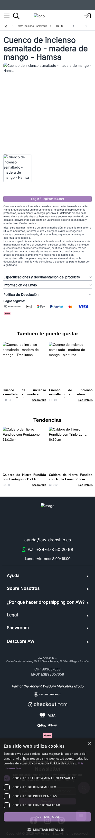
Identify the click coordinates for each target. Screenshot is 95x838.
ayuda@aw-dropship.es (47, 539)
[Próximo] (86, 26)
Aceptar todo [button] (47, 817)
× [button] (89, 743)
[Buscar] (16, 16)
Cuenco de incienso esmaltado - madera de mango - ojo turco (71, 394)
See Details (39, 399)
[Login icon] (88, 16)
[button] (47, 829)
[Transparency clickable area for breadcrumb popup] (31, 26)
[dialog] (47, 788)
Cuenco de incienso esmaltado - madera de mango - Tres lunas (24, 394)
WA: (50, 549)
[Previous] (74, 26)
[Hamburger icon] (7, 16)
